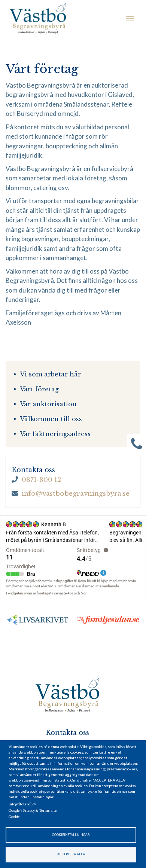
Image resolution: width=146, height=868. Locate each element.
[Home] (38, 18)
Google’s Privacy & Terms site (33, 810)
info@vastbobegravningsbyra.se (76, 494)
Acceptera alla (71, 854)
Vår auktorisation (48, 404)
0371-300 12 (41, 480)
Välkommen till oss (51, 419)
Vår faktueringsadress (55, 434)
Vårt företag (39, 389)
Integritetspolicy (22, 804)
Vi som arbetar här (50, 374)
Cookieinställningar (71, 835)
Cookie (14, 817)
